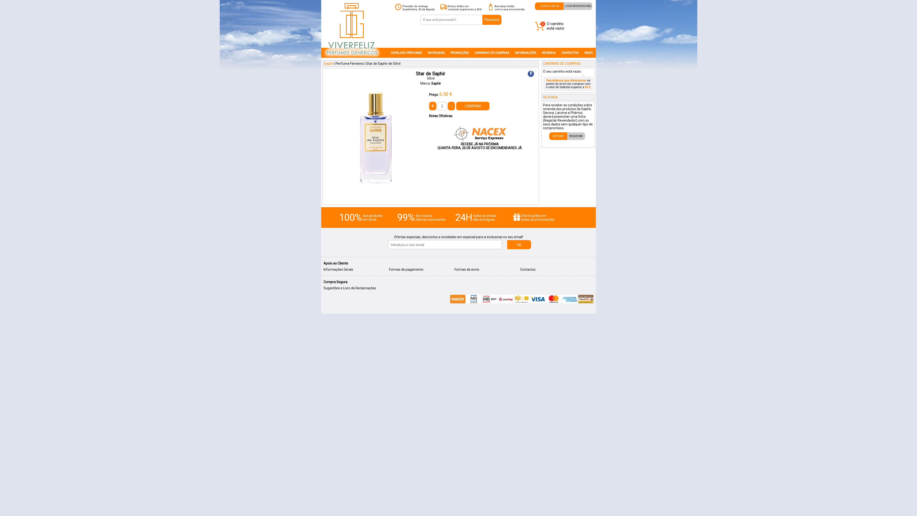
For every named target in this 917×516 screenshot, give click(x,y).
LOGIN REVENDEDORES (578, 6)
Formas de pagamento (406, 269)
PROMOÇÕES (460, 52)
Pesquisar (492, 20)
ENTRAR (558, 136)
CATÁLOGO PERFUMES (406, 52)
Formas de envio (466, 269)
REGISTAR (576, 136)
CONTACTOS (570, 52)
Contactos (528, 269)
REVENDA (549, 52)
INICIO (589, 52)
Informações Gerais (338, 269)
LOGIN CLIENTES (549, 6)
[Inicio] (352, 57)
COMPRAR (473, 106)
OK (519, 245)
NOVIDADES (436, 52)
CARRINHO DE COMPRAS (492, 52)
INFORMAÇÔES (525, 52)
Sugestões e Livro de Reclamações (350, 288)
